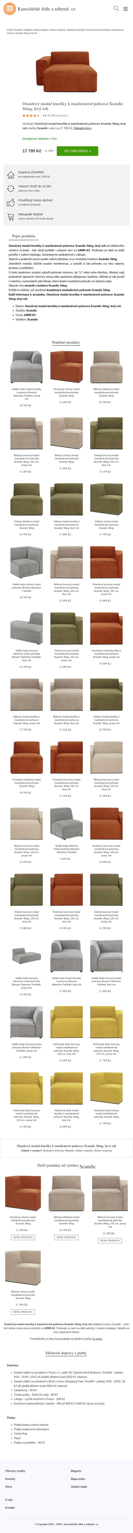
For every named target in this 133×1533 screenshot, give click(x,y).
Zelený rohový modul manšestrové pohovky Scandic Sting (106, 524)
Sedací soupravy (57, 30)
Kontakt (10, 1507)
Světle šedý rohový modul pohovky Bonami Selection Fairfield (26, 587)
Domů (10, 30)
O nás (8, 1499)
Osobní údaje (79, 1486)
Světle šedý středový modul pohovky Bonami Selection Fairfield (66, 849)
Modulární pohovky (76, 30)
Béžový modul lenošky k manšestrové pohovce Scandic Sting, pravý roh (26, 719)
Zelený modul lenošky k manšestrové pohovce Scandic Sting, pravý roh (106, 719)
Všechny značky (15, 1471)
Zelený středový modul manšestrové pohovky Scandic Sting (26, 524)
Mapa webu (78, 1478)
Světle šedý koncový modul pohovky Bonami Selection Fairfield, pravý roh (27, 1047)
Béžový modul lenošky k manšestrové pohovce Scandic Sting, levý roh (66, 719)
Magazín (76, 1471)
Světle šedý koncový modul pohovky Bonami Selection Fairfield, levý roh (106, 981)
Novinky (10, 1478)
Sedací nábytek (40, 30)
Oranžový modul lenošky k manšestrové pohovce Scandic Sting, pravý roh (106, 653)
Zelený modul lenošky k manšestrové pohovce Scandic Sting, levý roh (66, 524)
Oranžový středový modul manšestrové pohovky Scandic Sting (27, 782)
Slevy (8, 1486)
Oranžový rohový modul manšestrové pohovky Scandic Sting (67, 392)
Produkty (18, 30)
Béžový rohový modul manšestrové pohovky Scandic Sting (67, 458)
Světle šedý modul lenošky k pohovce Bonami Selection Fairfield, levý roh (66, 981)
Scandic (42, 128)
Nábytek (28, 30)
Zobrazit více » (83, 128)
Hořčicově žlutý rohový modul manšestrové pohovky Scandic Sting (106, 1113)
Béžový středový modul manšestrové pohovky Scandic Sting (106, 392)
